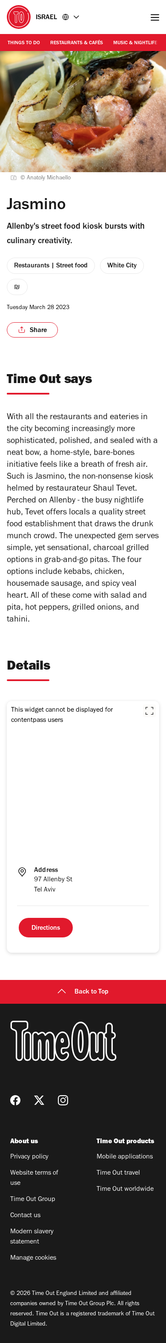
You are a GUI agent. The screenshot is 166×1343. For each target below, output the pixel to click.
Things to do (24, 43)
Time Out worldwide (125, 1189)
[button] (149, 710)
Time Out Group (32, 1199)
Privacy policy (29, 1157)
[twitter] (39, 1100)
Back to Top (91, 992)
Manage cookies (33, 1258)
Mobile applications (125, 1157)
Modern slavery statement (32, 1237)
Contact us (25, 1215)
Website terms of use (34, 1178)
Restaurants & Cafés (76, 43)
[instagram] (63, 1100)
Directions (45, 928)
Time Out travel (118, 1173)
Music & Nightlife (135, 43)
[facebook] (15, 1100)
